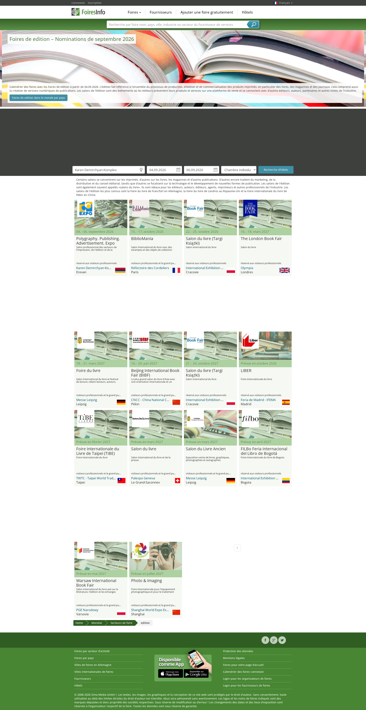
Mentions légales (234, 658)
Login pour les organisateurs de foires (247, 678)
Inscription (95, 3)
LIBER (246, 370)
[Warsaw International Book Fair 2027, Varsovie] (100, 556)
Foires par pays (84, 658)
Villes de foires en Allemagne (92, 665)
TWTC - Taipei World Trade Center (101, 478)
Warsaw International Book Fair (96, 583)
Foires (133, 12)
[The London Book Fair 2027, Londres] (265, 214)
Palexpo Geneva (143, 478)
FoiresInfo (90, 12)
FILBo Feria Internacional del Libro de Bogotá (264, 451)
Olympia (247, 268)
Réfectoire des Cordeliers (150, 268)
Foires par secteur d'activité (92, 651)
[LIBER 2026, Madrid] (265, 346)
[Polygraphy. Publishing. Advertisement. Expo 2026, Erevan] (100, 214)
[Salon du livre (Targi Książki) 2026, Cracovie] (210, 214)
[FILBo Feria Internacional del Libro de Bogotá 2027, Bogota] (265, 424)
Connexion (78, 3)
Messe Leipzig (86, 400)
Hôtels (247, 12)
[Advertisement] (183, 135)
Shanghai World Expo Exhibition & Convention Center (170, 610)
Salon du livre (143, 448)
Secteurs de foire (121, 623)
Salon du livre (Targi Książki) (204, 241)
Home (79, 623)
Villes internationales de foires (93, 672)
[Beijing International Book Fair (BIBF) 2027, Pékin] (155, 346)
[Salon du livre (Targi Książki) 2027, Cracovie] (210, 346)
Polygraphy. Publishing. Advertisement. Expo (98, 241)
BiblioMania (142, 238)
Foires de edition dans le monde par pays (38, 97)
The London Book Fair (261, 238)
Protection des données (238, 651)
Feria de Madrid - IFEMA (258, 400)
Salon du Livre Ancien (206, 448)
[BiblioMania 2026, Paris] (155, 214)
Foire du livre (88, 370)
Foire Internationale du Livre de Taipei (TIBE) (97, 451)
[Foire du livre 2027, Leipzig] (100, 346)
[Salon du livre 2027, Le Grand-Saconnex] (155, 424)
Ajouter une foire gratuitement (207, 12)
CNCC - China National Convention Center (162, 400)
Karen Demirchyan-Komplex (97, 268)
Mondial (97, 623)
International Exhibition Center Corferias (271, 478)
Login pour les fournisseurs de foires (246, 685)
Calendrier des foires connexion (243, 672)
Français (285, 3)
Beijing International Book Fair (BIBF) (155, 373)
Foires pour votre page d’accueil (243, 665)
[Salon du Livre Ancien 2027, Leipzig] (210, 424)
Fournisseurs (161, 12)
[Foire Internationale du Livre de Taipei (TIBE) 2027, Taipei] (100, 424)
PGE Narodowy (87, 610)
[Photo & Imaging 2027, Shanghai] (155, 556)
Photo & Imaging (146, 580)
